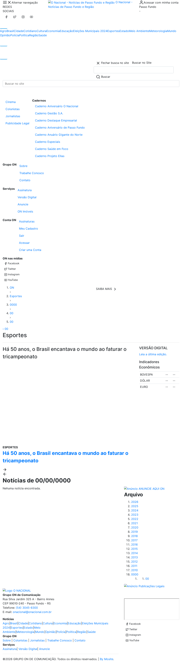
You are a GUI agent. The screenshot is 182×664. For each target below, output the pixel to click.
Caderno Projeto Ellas (49, 156)
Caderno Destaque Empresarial (56, 120)
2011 (134, 566)
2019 (134, 531)
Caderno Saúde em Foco (51, 149)
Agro (3, 31)
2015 (134, 549)
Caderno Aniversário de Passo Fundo (60, 127)
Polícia (14, 35)
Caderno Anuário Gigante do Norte (58, 134)
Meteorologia (158, 31)
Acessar (24, 243)
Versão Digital (27, 197)
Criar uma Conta (30, 250)
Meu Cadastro (28, 228)
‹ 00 (5, 329)
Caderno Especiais (47, 142)
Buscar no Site (141, 62)
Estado (124, 31)
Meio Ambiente (139, 31)
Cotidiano (30, 31)
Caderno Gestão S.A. (49, 113)
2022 (134, 519)
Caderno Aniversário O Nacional (56, 106)
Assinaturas (26, 221)
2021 (134, 523)
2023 (134, 514)
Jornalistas (13, 116)
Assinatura (25, 190)
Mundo (171, 31)
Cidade (18, 31)
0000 (13, 304)
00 (11, 313)
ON (12, 287)
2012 (134, 561)
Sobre (23, 166)
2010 (134, 570)
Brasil (10, 31)
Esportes (113, 31)
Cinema (11, 102)
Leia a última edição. (153, 354)
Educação (66, 31)
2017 (134, 540)
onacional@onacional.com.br (32, 612)
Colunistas (13, 109)
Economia (53, 31)
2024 (134, 510)
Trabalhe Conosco (31, 173)
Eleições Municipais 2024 (90, 31)
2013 (134, 557)
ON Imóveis (25, 211)
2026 (134, 502)
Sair (21, 235)
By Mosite (106, 659)
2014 (134, 553)
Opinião (5, 35)
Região (33, 35)
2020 (134, 527)
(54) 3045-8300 (27, 607)
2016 (134, 544)
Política (24, 35)
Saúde (42, 35)
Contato (24, 180)
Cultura (41, 31)
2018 (134, 536)
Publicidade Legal (17, 123)
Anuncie (23, 204)
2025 (134, 506)
